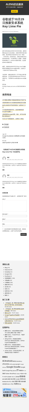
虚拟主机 (7, 293)
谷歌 (13, 381)
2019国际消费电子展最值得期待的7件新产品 (14, 100)
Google (6, 124)
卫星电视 (17, 376)
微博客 (6, 379)
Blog (6, 267)
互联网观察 (8, 278)
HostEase (7, 276)
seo (3, 373)
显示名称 (5, 214)
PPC (24, 370)
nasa (21, 370)
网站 (3, 224)
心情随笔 (7, 282)
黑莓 (20, 384)
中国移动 (18, 373)
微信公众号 (8, 313)
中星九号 (13, 376)
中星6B (22, 373)
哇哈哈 (23, 376)
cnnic (10, 364)
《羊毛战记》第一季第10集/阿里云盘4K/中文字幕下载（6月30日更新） (14, 304)
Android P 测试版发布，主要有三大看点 (13, 119)
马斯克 (16, 384)
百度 (6, 289)
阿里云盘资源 (8, 323)
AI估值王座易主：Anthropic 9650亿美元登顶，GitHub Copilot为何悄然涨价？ (14, 340)
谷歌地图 (23, 381)
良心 (10, 381)
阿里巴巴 (9, 384)
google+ (18, 364)
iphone (14, 370)
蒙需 (6, 331)
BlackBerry (19, 361)
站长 (24, 379)
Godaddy (7, 272)
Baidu (14, 361)
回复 (3, 170)
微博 (3, 379)
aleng (17, 31)
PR (25, 370)
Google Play (9, 370)
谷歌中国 (17, 381)
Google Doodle (13, 366)
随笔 (6, 295)
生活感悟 (18, 379)
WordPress (13, 373)
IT (18, 370)
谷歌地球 (4, 384)
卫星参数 (7, 280)
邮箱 (4, 219)
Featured (7, 270)
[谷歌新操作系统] (14, 40)
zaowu (6, 350)
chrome (5, 364)
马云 (12, 384)
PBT (8, 157)
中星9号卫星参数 (7, 376)
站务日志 (7, 291)
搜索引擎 (7, 284)
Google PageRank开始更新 (12, 315)
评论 (4, 199)
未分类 (6, 287)
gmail (13, 364)
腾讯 (8, 381)
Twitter (8, 373)
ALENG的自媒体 (14, 4)
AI (3, 360)
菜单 (15, 11)
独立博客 (13, 379)
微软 (9, 379)
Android (6, 127)
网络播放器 (4, 381)
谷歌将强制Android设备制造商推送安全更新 (14, 102)
